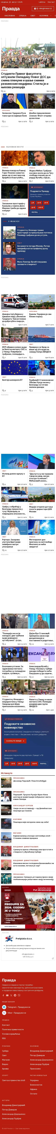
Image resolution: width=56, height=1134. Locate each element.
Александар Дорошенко (41, 1060)
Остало (33, 1094)
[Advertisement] (28, 29)
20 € (46, 203)
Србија (22, 16)
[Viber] (19, 995)
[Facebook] (3, 995)
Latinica (42, 2)
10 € (39, 203)
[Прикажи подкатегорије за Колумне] (51, 15)
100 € (40, 207)
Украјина (34, 1080)
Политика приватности (13, 1029)
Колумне (44, 16)
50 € (33, 207)
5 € (33, 203)
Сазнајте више (13, 741)
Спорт (5, 1075)
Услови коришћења (11, 1034)
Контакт (51, 2)
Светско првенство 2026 (13, 1080)
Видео (5, 1064)
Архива (5, 1069)
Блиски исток (36, 1085)
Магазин (6, 1060)
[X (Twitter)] (11, 995)
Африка (33, 1089)
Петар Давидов (37, 1055)
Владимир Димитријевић (41, 1051)
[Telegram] (15, 995)
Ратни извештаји (38, 1075)
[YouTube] (7, 995)
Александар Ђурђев (39, 1064)
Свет (32, 16)
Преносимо (35, 1069)
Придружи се (45, 9)
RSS (4, 1038)
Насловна (10, 16)
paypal (35, 212)
